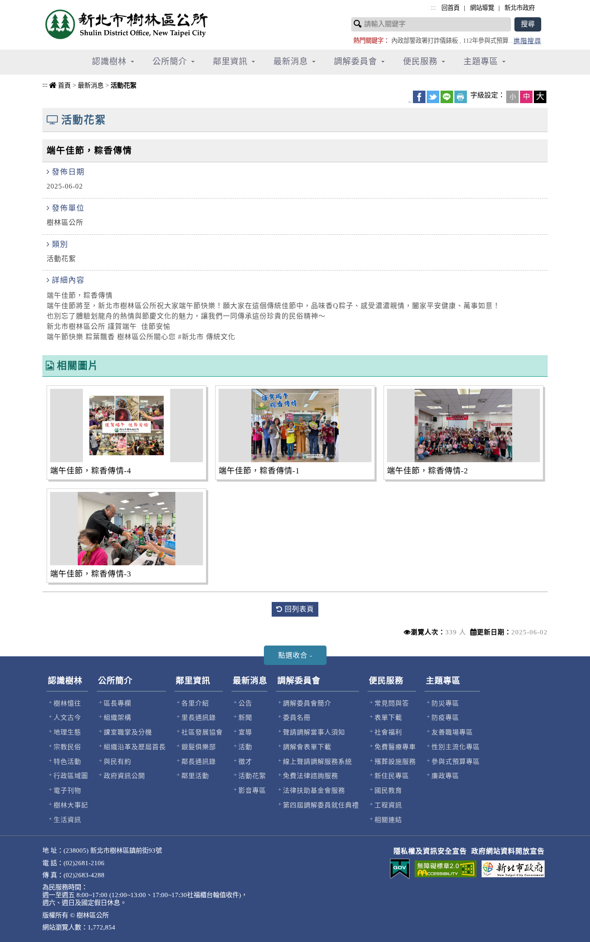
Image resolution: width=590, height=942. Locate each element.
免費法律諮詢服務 (310, 775)
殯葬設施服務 (395, 761)
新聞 (245, 717)
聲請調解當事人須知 (314, 732)
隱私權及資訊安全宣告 (430, 851)
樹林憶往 (67, 703)
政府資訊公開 (124, 775)
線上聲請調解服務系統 (317, 761)
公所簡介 (115, 680)
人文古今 (67, 717)
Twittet (433, 97)
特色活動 (67, 761)
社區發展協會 (202, 732)
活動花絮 (123, 85)
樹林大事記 (71, 805)
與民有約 (117, 761)
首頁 (64, 85)
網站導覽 (482, 7)
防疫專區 (445, 717)
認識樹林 (65, 680)
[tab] (295, 655)
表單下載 (388, 717)
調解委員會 (298, 680)
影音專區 (252, 790)
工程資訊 (388, 805)
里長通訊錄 (198, 717)
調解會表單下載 (307, 746)
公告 (245, 703)
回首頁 (450, 7)
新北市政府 (519, 7)
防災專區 (445, 703)
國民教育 (388, 790)
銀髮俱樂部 (198, 746)
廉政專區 (445, 775)
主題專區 (443, 680)
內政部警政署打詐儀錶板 (424, 40)
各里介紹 (195, 703)
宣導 (245, 732)
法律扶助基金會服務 (314, 790)
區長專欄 (117, 703)
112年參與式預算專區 (491, 40)
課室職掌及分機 (128, 732)
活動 (245, 746)
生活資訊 (67, 819)
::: (45, 84)
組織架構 (117, 717)
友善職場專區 (452, 732)
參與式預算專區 (455, 761)
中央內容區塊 (64, 95)
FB (419, 97)
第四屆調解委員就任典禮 (321, 805)
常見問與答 (391, 703)
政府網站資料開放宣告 (508, 851)
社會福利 (388, 732)
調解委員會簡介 (307, 703)
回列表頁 (298, 609)
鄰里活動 (195, 775)
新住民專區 (391, 775)
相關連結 (388, 819)
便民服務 (386, 680)
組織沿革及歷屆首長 (135, 746)
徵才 (245, 761)
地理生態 (67, 732)
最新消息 (91, 85)
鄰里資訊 (193, 680)
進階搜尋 (527, 40)
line (447, 97)
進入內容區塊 (22, 4)
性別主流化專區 (455, 746)
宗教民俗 (67, 746)
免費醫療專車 (395, 746)
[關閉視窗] (1, 82)
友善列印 (460, 97)
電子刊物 (67, 790)
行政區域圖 (71, 775)
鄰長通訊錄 (198, 761)
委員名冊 (297, 717)
